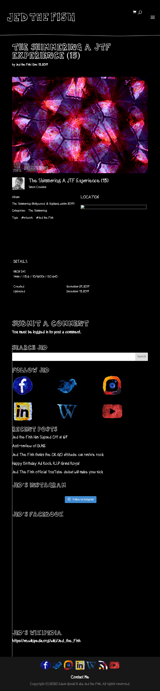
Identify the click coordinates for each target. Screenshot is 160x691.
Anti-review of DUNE (29, 446)
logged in (40, 332)
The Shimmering (37, 211)
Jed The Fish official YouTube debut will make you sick (57, 472)
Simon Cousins (37, 187)
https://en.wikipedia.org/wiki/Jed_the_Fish (46, 641)
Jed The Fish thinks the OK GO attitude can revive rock (58, 455)
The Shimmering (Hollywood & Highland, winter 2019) (43, 204)
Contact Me (80, 677)
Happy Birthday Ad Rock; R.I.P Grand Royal (45, 463)
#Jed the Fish (44, 218)
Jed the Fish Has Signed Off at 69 (40, 437)
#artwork (27, 218)
